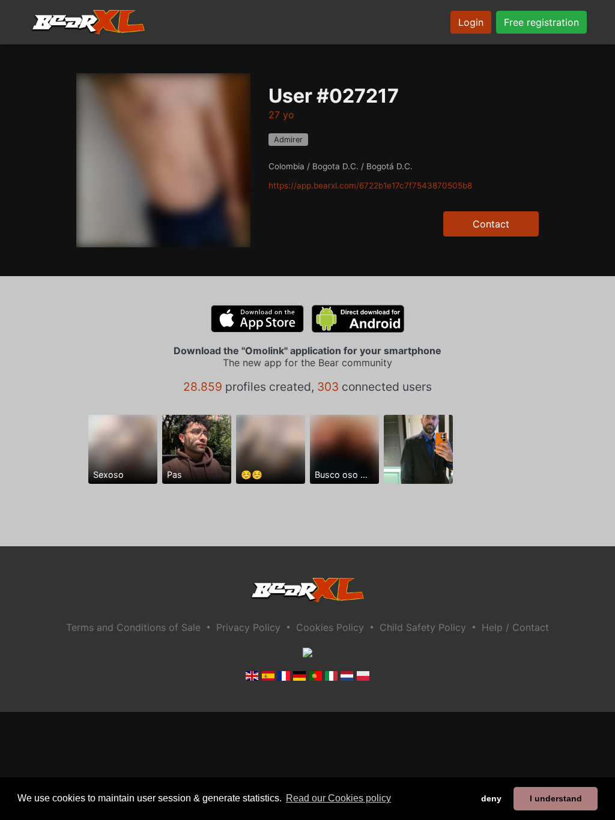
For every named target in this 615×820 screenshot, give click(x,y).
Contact (491, 224)
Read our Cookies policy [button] (338, 798)
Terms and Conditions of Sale (133, 627)
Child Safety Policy (423, 627)
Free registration (541, 22)
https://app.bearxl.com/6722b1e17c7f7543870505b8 (370, 185)
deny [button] (491, 798)
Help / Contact (515, 627)
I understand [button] (556, 798)
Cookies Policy (330, 627)
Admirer (288, 139)
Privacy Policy (248, 627)
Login (470, 22)
